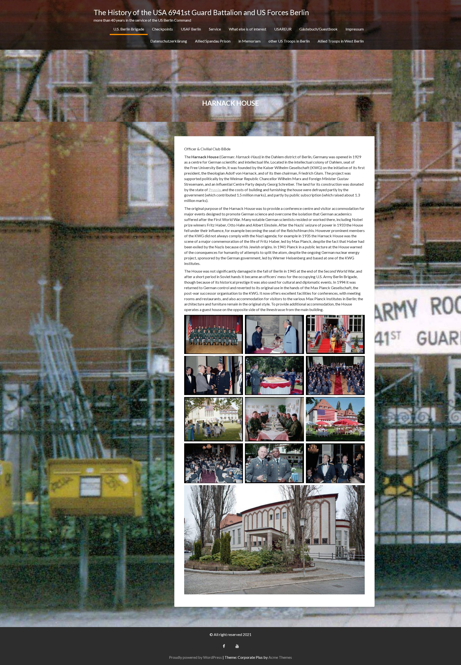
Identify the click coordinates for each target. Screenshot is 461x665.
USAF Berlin (191, 29)
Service (215, 29)
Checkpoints (162, 29)
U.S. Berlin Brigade (128, 29)
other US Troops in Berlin (289, 41)
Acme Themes (280, 657)
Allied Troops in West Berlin (341, 41)
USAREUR (282, 29)
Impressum (355, 29)
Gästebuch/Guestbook (318, 29)
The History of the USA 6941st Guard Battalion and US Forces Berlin (201, 12)
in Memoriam (249, 41)
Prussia (215, 189)
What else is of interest (247, 29)
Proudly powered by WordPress (195, 657)
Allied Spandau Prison (212, 41)
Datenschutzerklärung (168, 41)
